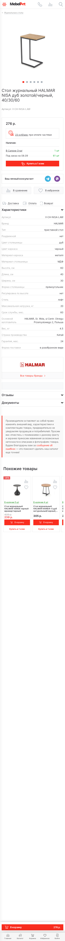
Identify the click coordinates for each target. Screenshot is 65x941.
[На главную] (18, 3)
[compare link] (50, 4)
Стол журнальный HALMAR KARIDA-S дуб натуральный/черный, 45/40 (45, 508)
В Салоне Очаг (14, 150)
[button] (27, 82)
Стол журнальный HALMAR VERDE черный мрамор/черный (16, 508)
